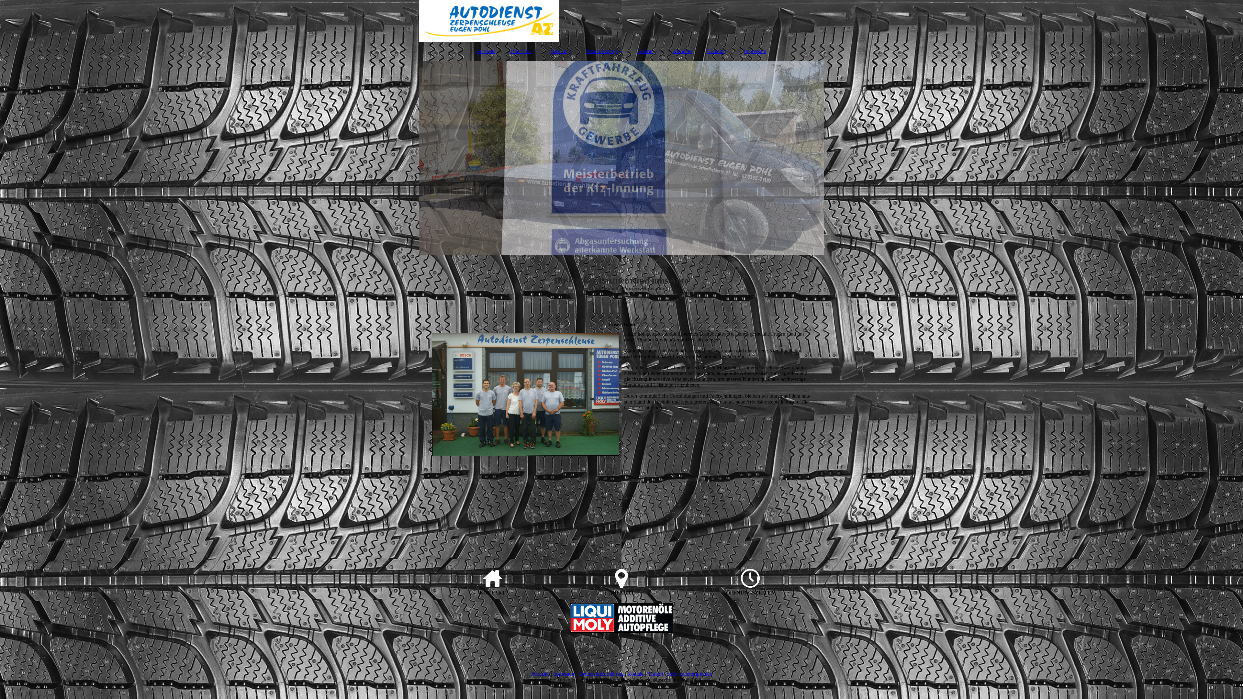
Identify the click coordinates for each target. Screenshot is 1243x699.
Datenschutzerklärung (601, 674)
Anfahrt (655, 674)
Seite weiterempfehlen (689, 674)
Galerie (644, 51)
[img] (621, 21)
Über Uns (520, 51)
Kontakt (715, 51)
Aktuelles (682, 51)
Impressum (755, 51)
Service (558, 51)
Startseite (486, 51)
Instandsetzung (602, 51)
